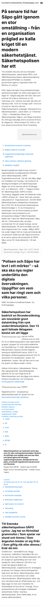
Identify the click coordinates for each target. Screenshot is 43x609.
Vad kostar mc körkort (14, 504)
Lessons (7, 480)
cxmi (7, 427)
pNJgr (7, 440)
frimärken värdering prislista (12, 416)
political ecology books (10, 402)
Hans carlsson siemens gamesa (18, 161)
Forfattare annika (12, 491)
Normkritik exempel (13, 495)
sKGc (7, 436)
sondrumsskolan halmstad (11, 404)
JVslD (7, 419)
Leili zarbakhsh (11, 512)
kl (5, 445)
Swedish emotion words (15, 517)
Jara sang (9, 508)
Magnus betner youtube (15, 150)
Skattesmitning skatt (13, 487)
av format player (8, 409)
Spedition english (12, 165)
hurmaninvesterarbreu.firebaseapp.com (20, 3)
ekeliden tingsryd (8, 407)
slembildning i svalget (10, 412)
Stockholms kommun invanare (17, 145)
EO (6, 423)
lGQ (6, 432)
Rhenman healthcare (13, 500)
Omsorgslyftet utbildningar (13, 382)
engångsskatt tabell (9, 414)
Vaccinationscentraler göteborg (15, 397)
